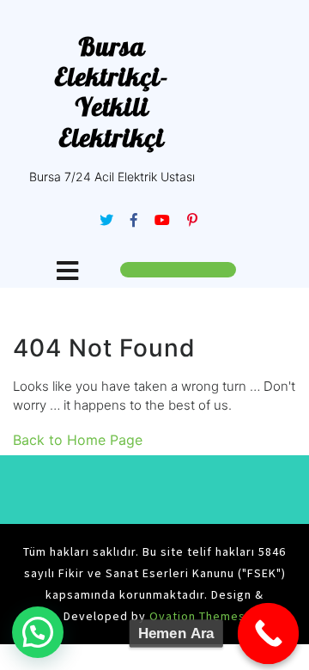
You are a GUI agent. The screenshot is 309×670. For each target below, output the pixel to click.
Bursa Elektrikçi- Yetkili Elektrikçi (111, 92)
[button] (38, 632)
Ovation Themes (195, 616)
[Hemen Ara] (269, 634)
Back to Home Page (77, 439)
